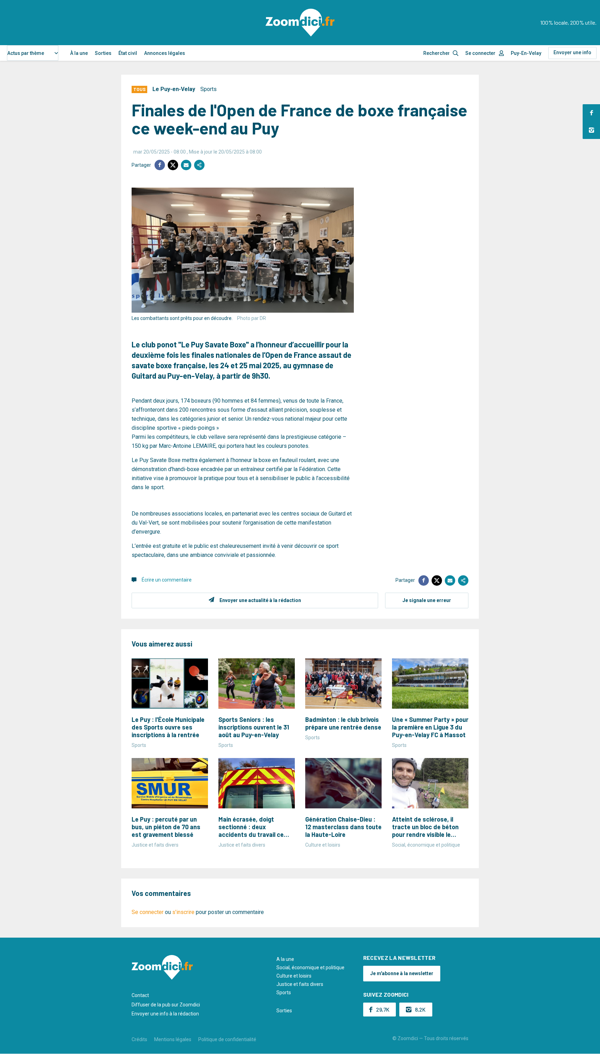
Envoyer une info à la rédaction (165, 1013)
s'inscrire (183, 912)
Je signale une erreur (426, 600)
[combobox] (32, 53)
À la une (79, 53)
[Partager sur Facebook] (160, 165)
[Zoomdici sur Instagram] (591, 130)
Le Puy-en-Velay (173, 89)
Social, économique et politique (310, 967)
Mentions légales (172, 1039)
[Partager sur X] (173, 165)
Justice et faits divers (299, 984)
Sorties (103, 53)
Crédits (139, 1039)
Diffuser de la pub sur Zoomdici (166, 1004)
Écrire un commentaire (167, 580)
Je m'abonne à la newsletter (401, 973)
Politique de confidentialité (227, 1039)
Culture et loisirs (293, 976)
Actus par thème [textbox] (25, 53)
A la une (285, 959)
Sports (208, 89)
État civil (127, 53)
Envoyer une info (572, 52)
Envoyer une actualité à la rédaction (260, 600)
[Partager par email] (186, 165)
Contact (140, 995)
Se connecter (480, 53)
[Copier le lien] (199, 165)
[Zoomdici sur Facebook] (591, 113)
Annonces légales (164, 53)
